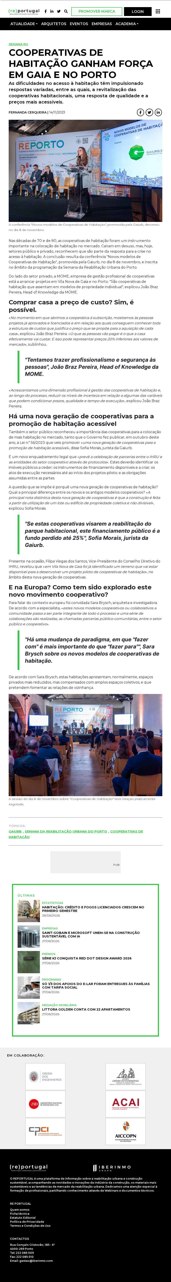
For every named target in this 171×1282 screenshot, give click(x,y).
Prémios (48, 954)
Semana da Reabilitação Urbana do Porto (66, 831)
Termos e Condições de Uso (30, 1225)
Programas (51, 979)
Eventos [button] (79, 24)
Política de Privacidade (27, 1221)
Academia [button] (126, 24)
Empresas (102, 24)
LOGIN (138, 12)
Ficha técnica (19, 1213)
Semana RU (18, 44)
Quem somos (19, 1209)
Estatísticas (52, 903)
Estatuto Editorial (23, 1217)
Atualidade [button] (22, 24)
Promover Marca (97, 11)
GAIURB (15, 831)
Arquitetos (53, 24)
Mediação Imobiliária (59, 1005)
